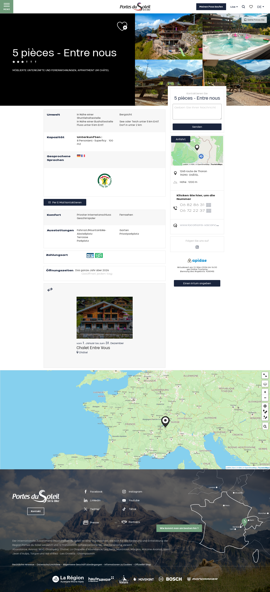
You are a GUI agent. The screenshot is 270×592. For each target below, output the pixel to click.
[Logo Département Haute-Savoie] (101, 579)
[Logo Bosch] (170, 579)
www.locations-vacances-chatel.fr (207, 225)
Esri (233, 467)
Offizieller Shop (143, 564)
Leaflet (228, 467)
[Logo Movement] (144, 579)
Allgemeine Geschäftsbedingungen (82, 564)
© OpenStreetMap (250, 467)
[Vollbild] (265, 375)
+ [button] (265, 392)
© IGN (239, 467)
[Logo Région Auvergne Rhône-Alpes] (68, 579)
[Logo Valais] (124, 579)
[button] (243, 6)
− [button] (265, 398)
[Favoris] (251, 7)
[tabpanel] (104, 327)
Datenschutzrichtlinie (48, 564)
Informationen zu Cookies (118, 564)
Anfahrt (181, 139)
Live (232, 7)
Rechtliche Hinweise (23, 564)
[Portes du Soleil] (135, 6)
